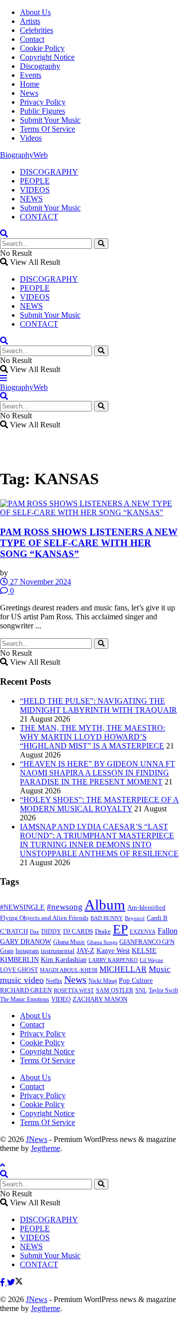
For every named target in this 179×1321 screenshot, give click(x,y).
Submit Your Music (50, 120)
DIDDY (51, 931)
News (29, 93)
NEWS (31, 198)
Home (29, 84)
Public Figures (42, 111)
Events (30, 75)
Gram (6, 950)
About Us (35, 12)
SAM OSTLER (114, 990)
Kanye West (113, 950)
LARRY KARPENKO (113, 960)
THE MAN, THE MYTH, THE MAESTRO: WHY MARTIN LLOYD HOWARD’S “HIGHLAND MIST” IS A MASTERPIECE (92, 737)
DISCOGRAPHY (49, 172)
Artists (30, 21)
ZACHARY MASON (100, 999)
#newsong (65, 907)
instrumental (58, 950)
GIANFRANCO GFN (147, 942)
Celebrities (36, 30)
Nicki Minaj (103, 980)
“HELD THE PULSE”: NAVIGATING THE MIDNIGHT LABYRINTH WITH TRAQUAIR (98, 705)
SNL (141, 990)
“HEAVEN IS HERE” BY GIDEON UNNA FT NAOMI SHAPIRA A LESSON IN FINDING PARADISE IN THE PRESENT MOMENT (97, 772)
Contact (32, 39)
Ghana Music (69, 942)
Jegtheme (45, 1148)
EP (120, 929)
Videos (31, 138)
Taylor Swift (163, 990)
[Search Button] (101, 243)
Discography (40, 66)
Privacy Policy (43, 102)
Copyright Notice (47, 57)
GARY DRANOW (25, 941)
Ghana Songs (102, 942)
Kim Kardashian (64, 959)
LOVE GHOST (19, 969)
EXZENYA (143, 932)
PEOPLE (35, 181)
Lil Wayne (151, 960)
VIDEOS (35, 190)
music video (22, 980)
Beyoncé (135, 918)
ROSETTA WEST (74, 990)
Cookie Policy (42, 48)
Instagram (27, 950)
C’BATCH (14, 931)
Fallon (168, 931)
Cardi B (157, 918)
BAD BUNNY (106, 918)
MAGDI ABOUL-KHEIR (68, 970)
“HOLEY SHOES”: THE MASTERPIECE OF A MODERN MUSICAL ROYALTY (99, 804)
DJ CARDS (78, 931)
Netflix (54, 980)
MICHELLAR (123, 969)
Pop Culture (136, 980)
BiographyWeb (24, 155)
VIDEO (61, 999)
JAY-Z (85, 950)
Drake (103, 931)
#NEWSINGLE (22, 907)
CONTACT (39, 216)
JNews (36, 1139)
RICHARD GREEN (26, 990)
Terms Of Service (47, 129)
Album (105, 905)
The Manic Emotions (24, 999)
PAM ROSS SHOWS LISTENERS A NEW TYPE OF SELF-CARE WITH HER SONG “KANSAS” (89, 543)
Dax (34, 932)
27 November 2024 (39, 581)
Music (160, 969)
